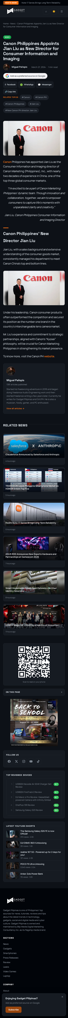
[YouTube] (31, 761)
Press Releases (10, 957)
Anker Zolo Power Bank (31, 874)
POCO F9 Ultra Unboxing (32, 864)
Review (6, 962)
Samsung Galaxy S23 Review (29, 810)
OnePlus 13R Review (25, 805)
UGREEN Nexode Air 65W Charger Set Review (33, 785)
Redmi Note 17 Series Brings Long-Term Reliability (32, 2)
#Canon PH (41, 97)
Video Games (9, 971)
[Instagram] (24, 761)
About (6, 990)
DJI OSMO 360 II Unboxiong (33, 843)
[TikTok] (38, 761)
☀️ (54, 11)
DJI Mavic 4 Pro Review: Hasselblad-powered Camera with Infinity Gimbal (33, 798)
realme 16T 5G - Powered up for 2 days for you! (40, 853)
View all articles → (15, 408)
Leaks (6, 966)
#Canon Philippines (14, 104)
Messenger (45, 84)
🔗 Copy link (10, 91)
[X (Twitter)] (16, 761)
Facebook (10, 84)
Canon (7, 162)
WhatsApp (26, 84)
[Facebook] (9, 761)
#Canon (26, 97)
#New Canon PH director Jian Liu (21, 110)
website (49, 356)
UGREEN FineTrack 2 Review (28, 792)
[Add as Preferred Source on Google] (25, 76)
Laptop (6, 975)
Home (6, 23)
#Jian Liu (34, 104)
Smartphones (9, 953)
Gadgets (7, 948)
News (12, 23)
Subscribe (13, 1009)
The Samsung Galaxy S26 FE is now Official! (37, 832)
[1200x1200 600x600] (34, 745)
